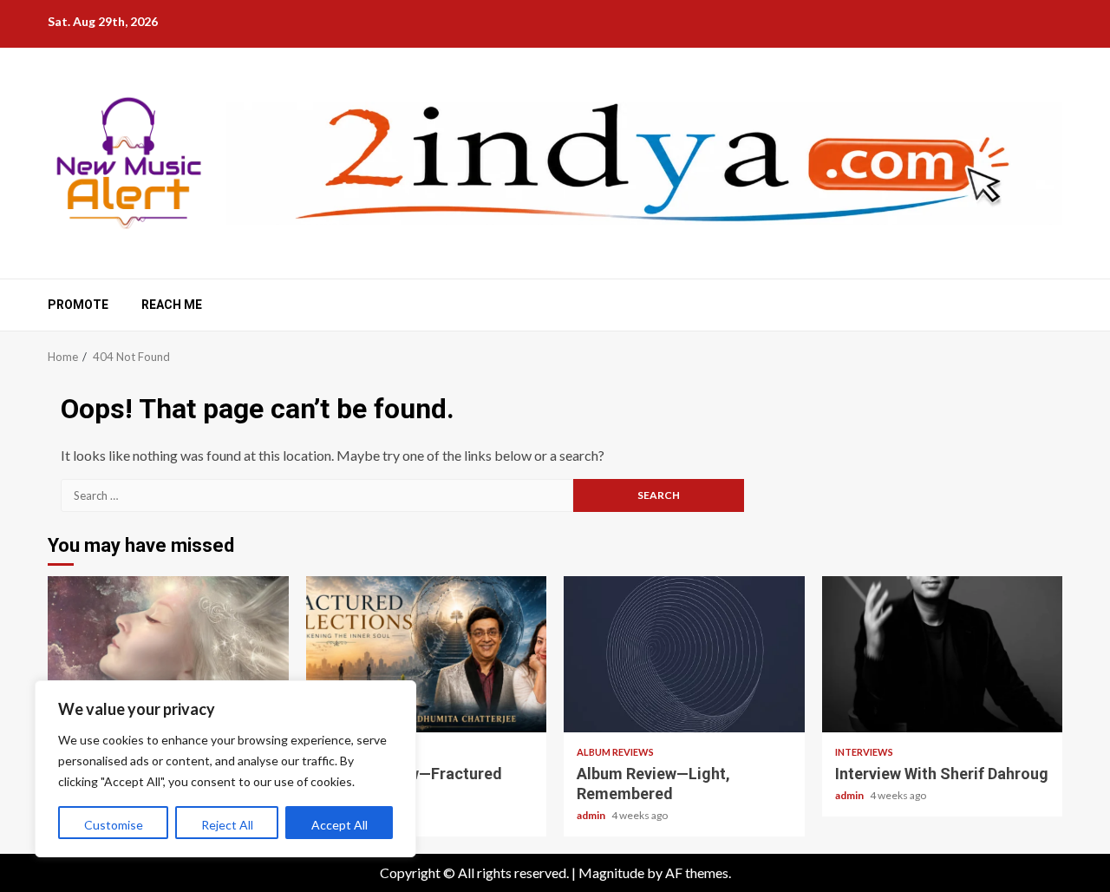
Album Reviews (615, 752)
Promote (78, 305)
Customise (113, 824)
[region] (225, 768)
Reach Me (171, 305)
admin (592, 815)
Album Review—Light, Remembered (684, 654)
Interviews (864, 752)
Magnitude (611, 872)
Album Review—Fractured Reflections (426, 654)
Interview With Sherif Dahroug (942, 654)
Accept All (339, 824)
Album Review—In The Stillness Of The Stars (168, 654)
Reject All (227, 824)
